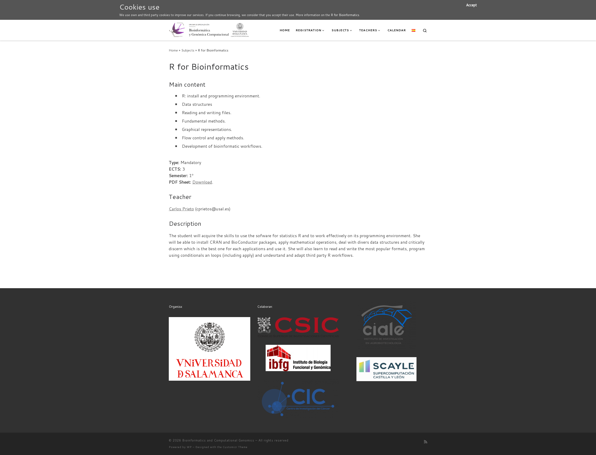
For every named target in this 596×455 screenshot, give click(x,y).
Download (202, 182)
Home (173, 50)
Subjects (187, 50)
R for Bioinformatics (345, 15)
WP (189, 447)
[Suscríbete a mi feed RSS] (425, 442)
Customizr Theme (235, 447)
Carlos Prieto (181, 209)
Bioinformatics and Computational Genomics (218, 440)
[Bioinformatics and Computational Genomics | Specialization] (209, 29)
